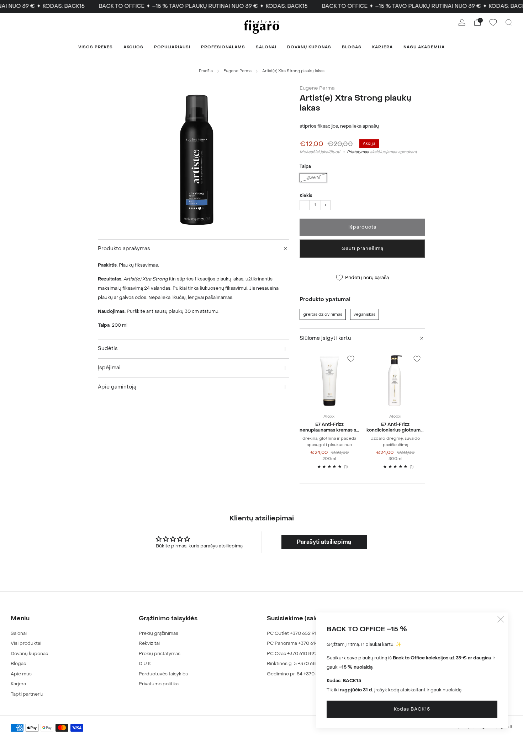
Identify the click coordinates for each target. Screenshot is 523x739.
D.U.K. (145, 663)
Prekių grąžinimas (158, 633)
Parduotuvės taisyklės (163, 674)
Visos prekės (95, 47)
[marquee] (261, 6)
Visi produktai (26, 643)
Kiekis (306, 195)
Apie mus (21, 674)
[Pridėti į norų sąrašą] (350, 358)
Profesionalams (223, 47)
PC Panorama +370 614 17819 (299, 643)
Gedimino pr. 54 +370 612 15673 (302, 674)
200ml (313, 177)
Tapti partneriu (27, 694)
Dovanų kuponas (309, 47)
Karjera (382, 47)
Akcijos (133, 47)
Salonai (266, 47)
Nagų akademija (424, 47)
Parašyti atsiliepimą (324, 542)
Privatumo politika (159, 684)
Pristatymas (358, 152)
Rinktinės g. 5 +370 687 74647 (300, 663)
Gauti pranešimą (363, 248)
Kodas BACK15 (412, 709)
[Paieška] (508, 22)
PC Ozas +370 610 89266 (295, 653)
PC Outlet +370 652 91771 (295, 633)
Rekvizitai (149, 643)
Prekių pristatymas (159, 653)
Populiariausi (172, 47)
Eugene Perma (237, 71)
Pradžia (206, 71)
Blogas (351, 47)
